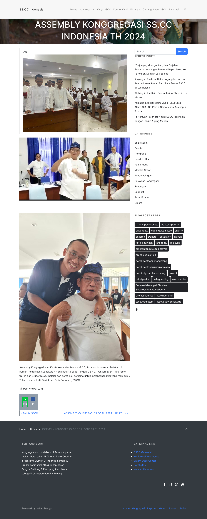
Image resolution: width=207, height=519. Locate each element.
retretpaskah (143, 279)
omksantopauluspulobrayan (151, 248)
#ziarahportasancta (147, 224)
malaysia (175, 242)
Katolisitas (140, 464)
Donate (152, 236)
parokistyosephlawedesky (151, 273)
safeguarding (161, 279)
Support (139, 191)
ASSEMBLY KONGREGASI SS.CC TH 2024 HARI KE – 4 (95, 413)
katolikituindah (144, 242)
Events (138, 148)
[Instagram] (170, 484)
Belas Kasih (141, 142)
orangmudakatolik (146, 254)
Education (165, 236)
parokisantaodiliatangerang (151, 260)
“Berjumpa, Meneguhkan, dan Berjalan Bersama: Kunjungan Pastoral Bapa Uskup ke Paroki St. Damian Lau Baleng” (160, 69)
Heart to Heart (143, 159)
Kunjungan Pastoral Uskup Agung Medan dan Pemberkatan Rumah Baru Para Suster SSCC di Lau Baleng (160, 83)
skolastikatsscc (144, 295)
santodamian (179, 279)
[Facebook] (137, 309)
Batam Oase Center (145, 460)
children (140, 236)
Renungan (140, 186)
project (173, 273)
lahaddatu (161, 242)
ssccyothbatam (144, 301)
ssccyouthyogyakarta (169, 301)
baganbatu (142, 230)
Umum (138, 202)
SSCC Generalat (143, 452)
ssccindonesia (165, 295)
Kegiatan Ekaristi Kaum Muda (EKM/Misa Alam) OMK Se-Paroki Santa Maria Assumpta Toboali (160, 107)
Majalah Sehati (143, 170)
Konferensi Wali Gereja (146, 456)
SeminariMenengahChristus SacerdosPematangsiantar (151, 287)
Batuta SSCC (30, 413)
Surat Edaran (142, 197)
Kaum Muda (141, 164)
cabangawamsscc (161, 230)
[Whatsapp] (176, 484)
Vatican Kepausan (144, 469)
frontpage (140, 153)
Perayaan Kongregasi (147, 180)
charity (179, 230)
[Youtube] (182, 484)
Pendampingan (143, 175)
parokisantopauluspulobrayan (153, 267)
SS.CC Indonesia (31, 9)
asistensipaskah (170, 224)
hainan (178, 236)
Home (22, 429)
